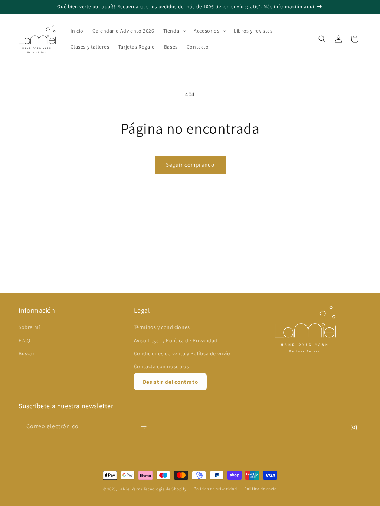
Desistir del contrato (170, 381)
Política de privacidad (215, 488)
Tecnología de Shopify (165, 489)
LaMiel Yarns (130, 489)
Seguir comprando (190, 164)
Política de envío (260, 488)
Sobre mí (29, 327)
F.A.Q (24, 340)
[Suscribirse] (143, 426)
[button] (174, 31)
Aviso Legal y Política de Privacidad (176, 340)
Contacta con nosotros (161, 366)
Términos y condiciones (162, 327)
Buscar (27, 353)
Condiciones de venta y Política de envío (182, 353)
